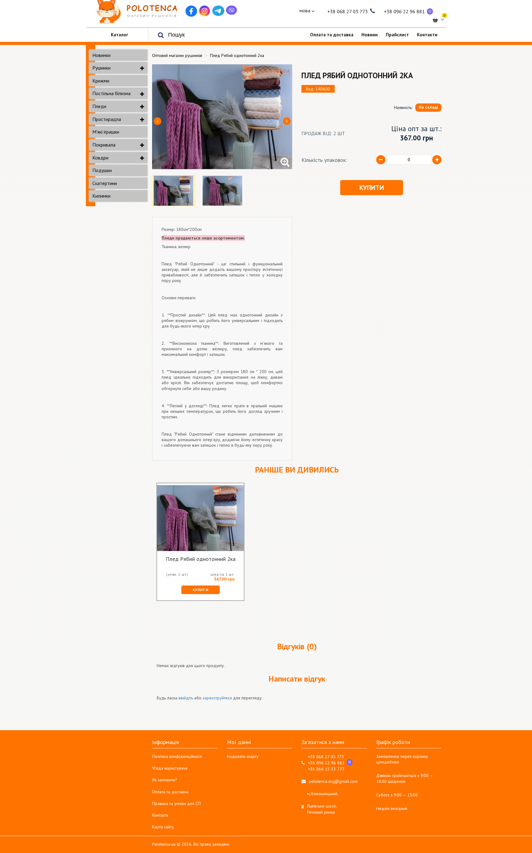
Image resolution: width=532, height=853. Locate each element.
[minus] (380, 159)
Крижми (100, 81)
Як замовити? (164, 780)
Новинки (101, 55)
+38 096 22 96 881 (404, 11)
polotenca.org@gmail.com (333, 781)
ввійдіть (186, 698)
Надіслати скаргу (243, 756)
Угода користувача (169, 768)
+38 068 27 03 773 (347, 11)
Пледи (99, 106)
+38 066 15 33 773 (326, 769)
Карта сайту (163, 827)
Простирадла (106, 119)
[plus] (436, 159)
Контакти (160, 815)
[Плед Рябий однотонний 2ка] (222, 116)
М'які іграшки (105, 132)
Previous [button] (157, 121)
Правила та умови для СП (176, 803)
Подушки (102, 170)
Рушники (101, 68)
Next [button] (287, 121)
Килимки (101, 196)
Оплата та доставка (170, 792)
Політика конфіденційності (177, 756)
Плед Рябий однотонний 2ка (201, 559)
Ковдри (100, 158)
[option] (222, 116)
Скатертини (104, 183)
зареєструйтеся (217, 698)
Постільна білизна (111, 93)
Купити (371, 187)
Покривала (103, 145)
